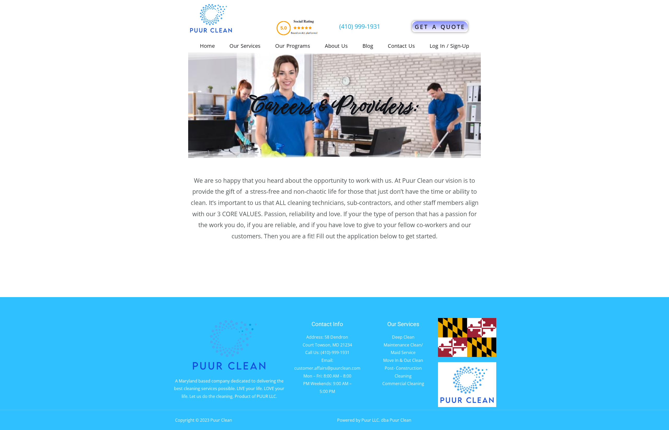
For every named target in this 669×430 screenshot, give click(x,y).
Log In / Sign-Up (449, 46)
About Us (336, 46)
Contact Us (401, 46)
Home (207, 46)
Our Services (245, 46)
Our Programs (292, 46)
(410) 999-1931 (359, 26)
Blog (367, 46)
